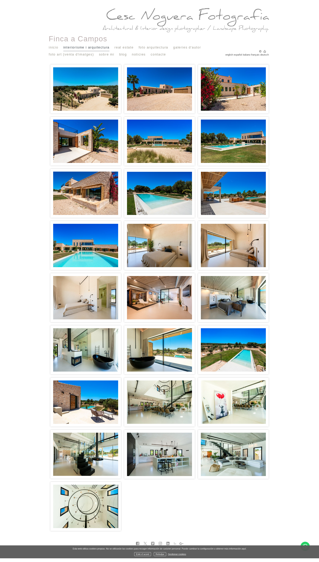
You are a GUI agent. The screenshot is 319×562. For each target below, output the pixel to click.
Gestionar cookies (177, 554)
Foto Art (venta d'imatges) (71, 54)
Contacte (158, 54)
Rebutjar (160, 554)
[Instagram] (160, 544)
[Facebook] (137, 544)
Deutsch (264, 54)
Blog (123, 54)
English (229, 54)
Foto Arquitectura (153, 47)
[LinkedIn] (168, 544)
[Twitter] (145, 544)
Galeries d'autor (187, 47)
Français (255, 54)
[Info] (260, 51)
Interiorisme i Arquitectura (86, 47)
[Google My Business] (181, 544)
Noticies (139, 54)
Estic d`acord (142, 554)
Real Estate (124, 47)
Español (238, 54)
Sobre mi (106, 54)
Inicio (53, 47)
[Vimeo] (153, 544)
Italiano (246, 54)
